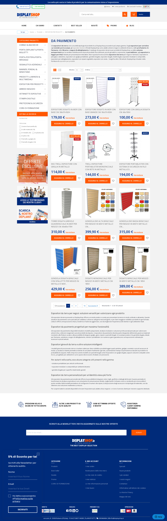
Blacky (53, 355)
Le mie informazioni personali (96, 484)
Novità (94, 25)
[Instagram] (70, 510)
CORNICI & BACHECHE (28, 45)
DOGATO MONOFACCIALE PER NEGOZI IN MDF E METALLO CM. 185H (99, 281)
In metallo (26, 133)
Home (24, 25)
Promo (114, 25)
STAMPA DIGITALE (27, 98)
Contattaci (123, 484)
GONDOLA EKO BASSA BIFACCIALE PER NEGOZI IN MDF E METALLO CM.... (134, 224)
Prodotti (39, 32)
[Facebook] (67, 510)
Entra (108, 6)
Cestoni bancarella (29, 126)
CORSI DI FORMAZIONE (29, 108)
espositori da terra (79, 48)
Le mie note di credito (93, 475)
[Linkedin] (74, 510)
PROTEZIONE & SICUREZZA (31, 103)
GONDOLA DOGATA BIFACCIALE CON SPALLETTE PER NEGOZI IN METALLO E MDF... (65, 281)
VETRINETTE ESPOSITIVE (30, 94)
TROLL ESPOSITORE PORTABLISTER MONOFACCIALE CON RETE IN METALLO (99, 167)
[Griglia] (54, 69)
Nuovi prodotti (124, 471)
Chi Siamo (40, 25)
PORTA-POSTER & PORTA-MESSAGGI (30, 58)
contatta (114, 389)
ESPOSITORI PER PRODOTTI (53, 32)
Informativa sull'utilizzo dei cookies (132, 488)
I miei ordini (89, 466)
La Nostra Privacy (126, 492)
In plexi (25, 136)
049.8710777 (91, 518)
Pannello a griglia (28, 139)
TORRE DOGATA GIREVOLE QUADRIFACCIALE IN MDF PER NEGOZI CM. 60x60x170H (64, 224)
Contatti (58, 25)
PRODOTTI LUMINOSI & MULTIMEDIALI (29, 78)
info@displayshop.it (117, 518)
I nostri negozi (124, 479)
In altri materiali (28, 129)
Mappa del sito (125, 497)
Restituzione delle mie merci (96, 471)
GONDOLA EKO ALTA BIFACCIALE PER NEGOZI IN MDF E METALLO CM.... (99, 224)
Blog (132, 25)
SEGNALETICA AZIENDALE (30, 64)
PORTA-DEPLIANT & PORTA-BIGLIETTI (31, 51)
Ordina (87, 70)
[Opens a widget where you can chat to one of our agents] (158, 517)
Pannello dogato (29, 142)
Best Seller (76, 25)
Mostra (71, 70)
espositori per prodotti (67, 61)
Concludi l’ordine (135, 6)
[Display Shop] (32, 16)
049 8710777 (24, 6)
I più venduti (124, 475)
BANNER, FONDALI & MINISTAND (28, 70)
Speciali (122, 466)
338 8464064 (39, 6)
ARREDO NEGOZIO (27, 89)
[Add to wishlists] (79, 123)
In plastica (39, 133)
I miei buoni (89, 488)
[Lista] (59, 69)
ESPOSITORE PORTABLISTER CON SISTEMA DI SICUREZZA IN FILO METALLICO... (133, 167)
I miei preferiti (119, 6)
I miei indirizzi (90, 479)
